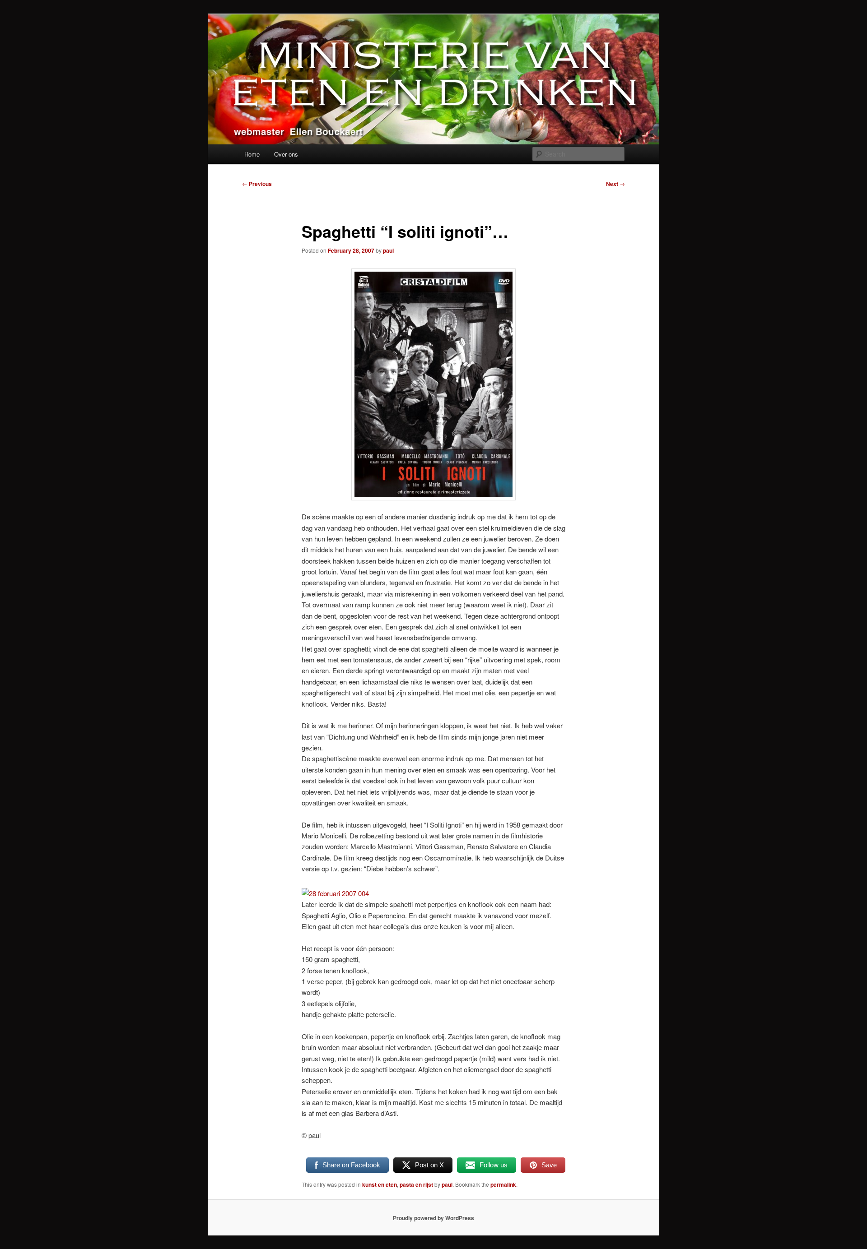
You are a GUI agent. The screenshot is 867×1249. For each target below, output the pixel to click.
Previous (257, 184)
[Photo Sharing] (335, 893)
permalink (503, 1184)
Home (252, 154)
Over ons (286, 154)
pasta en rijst (416, 1184)
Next (615, 184)
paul (388, 250)
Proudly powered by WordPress (433, 1218)
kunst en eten (379, 1184)
